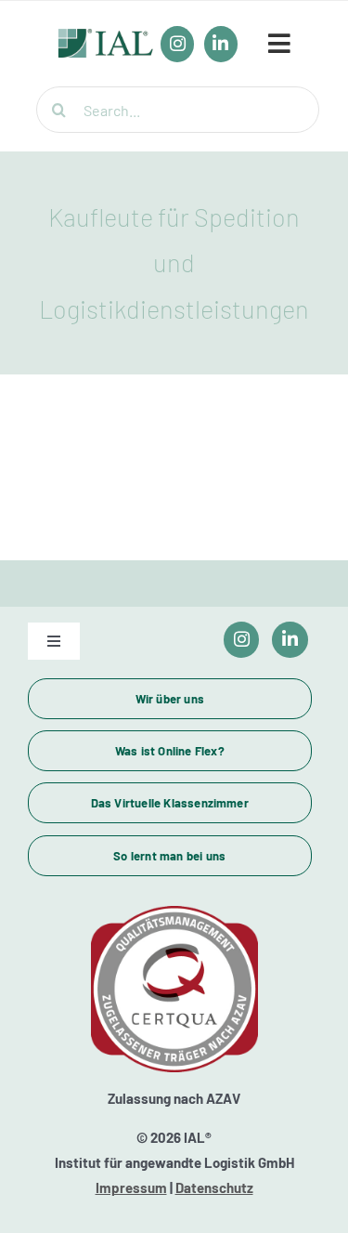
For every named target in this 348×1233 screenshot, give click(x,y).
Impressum (131, 1187)
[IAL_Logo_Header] (106, 38)
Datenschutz (214, 1187)
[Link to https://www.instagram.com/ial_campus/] (242, 640)
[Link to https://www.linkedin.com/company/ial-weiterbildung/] (290, 640)
